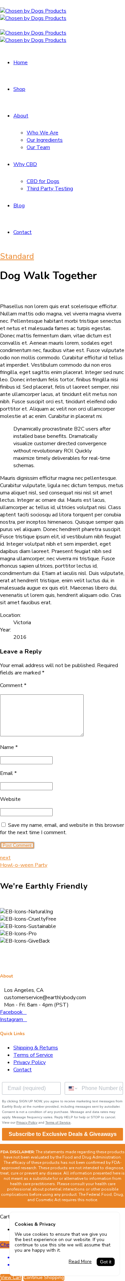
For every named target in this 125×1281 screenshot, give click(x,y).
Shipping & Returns (35, 1047)
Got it (105, 1261)
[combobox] (72, 1088)
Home (20, 62)
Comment (13, 685)
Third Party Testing (50, 188)
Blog (19, 205)
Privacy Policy (29, 1062)
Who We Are (42, 132)
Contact (22, 232)
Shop (19, 89)
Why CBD (25, 164)
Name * (9, 747)
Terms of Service (33, 1055)
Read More (80, 1261)
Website (10, 799)
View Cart (11, 1277)
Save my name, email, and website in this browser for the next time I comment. (62, 829)
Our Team (38, 147)
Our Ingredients (45, 140)
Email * (8, 773)
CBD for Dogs (43, 181)
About (20, 115)
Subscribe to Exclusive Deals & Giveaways (63, 1134)
